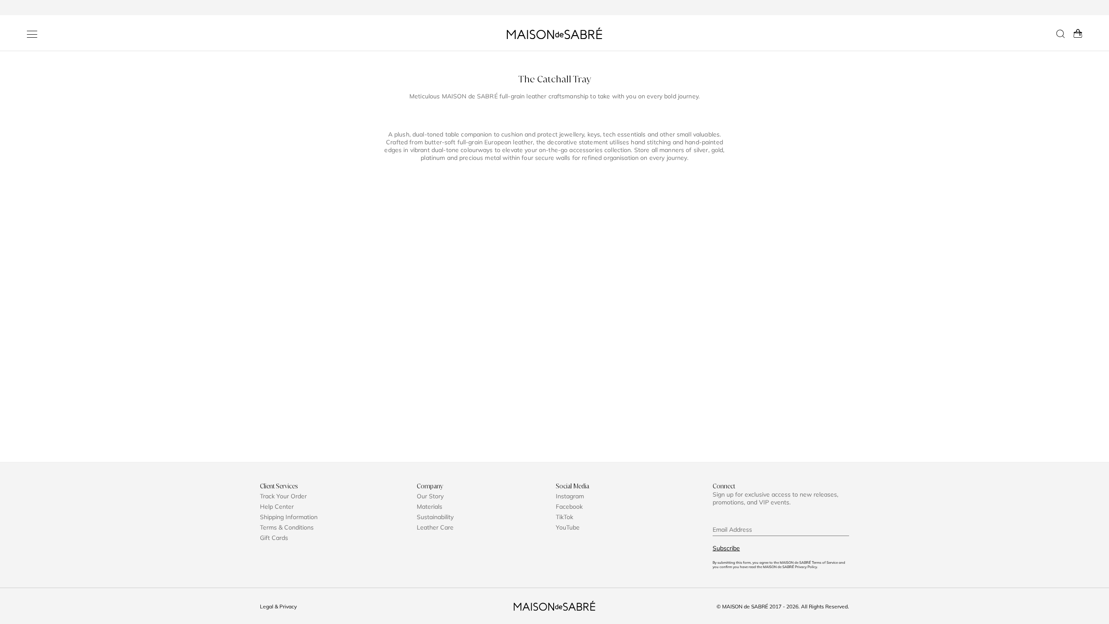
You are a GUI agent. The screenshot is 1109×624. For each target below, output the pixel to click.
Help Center (277, 506)
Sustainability (435, 517)
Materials (429, 506)
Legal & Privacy (278, 606)
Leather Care (435, 527)
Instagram (570, 496)
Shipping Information (289, 517)
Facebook (569, 506)
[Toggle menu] (32, 34)
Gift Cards (274, 538)
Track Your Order (283, 496)
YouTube (568, 527)
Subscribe (726, 548)
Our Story (430, 496)
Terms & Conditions (287, 527)
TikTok (564, 517)
